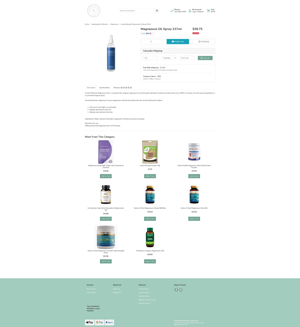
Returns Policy (144, 296)
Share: (144, 33)
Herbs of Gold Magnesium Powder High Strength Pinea (106, 252)
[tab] (91, 87)
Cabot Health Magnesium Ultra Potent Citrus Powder (194, 166)
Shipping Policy (144, 303)
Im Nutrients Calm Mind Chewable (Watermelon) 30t (106, 209)
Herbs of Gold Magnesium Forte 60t (194, 208)
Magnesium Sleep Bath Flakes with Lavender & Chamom (106, 166)
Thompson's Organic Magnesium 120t (150, 251)
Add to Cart (105, 176)
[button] (178, 11)
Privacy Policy (144, 289)
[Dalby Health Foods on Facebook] (176, 290)
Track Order (91, 292)
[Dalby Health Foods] (94, 10)
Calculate (206, 58)
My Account (91, 289)
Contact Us (117, 292)
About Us (116, 289)
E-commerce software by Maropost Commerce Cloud (189, 323)
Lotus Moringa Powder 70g (150, 165)
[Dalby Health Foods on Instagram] (180, 290)
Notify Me (179, 41)
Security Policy (144, 292)
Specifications (104, 88)
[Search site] (157, 11)
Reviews (117, 88)
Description (91, 88)
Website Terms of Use (147, 300)
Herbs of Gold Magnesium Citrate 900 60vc (150, 208)
